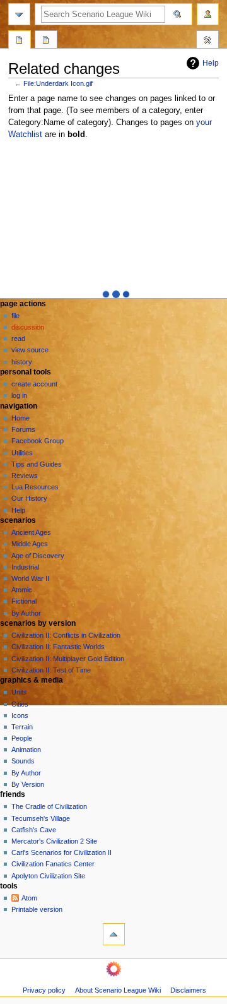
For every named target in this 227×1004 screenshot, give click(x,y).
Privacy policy (44, 990)
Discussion (27, 327)
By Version (27, 784)
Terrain (22, 727)
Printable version (36, 909)
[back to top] (114, 934)
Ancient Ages (31, 532)
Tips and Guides (36, 464)
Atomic (21, 590)
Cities (19, 704)
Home (20, 418)
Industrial (25, 567)
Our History (29, 498)
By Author (26, 613)
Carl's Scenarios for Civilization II (61, 852)
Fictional (24, 601)
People (21, 738)
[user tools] (208, 14)
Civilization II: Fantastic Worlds (58, 646)
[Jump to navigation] (19, 14)
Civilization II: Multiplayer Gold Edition (67, 658)
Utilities (22, 453)
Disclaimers (188, 990)
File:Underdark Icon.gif (58, 83)
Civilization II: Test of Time (51, 670)
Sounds (23, 761)
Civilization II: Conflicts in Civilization (65, 635)
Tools (207, 41)
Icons (19, 715)
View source (30, 350)
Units (19, 692)
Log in (19, 395)
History (21, 362)
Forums (23, 429)
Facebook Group (37, 441)
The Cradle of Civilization (49, 806)
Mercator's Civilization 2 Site (54, 841)
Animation (26, 749)
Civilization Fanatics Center (53, 864)
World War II (30, 578)
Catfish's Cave (33, 830)
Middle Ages (29, 543)
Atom (29, 898)
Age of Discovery (37, 555)
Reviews (24, 475)
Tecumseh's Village (40, 818)
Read (18, 338)
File (15, 316)
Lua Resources (35, 487)
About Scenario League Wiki (118, 990)
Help (210, 63)
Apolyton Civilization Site (48, 876)
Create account (34, 384)
